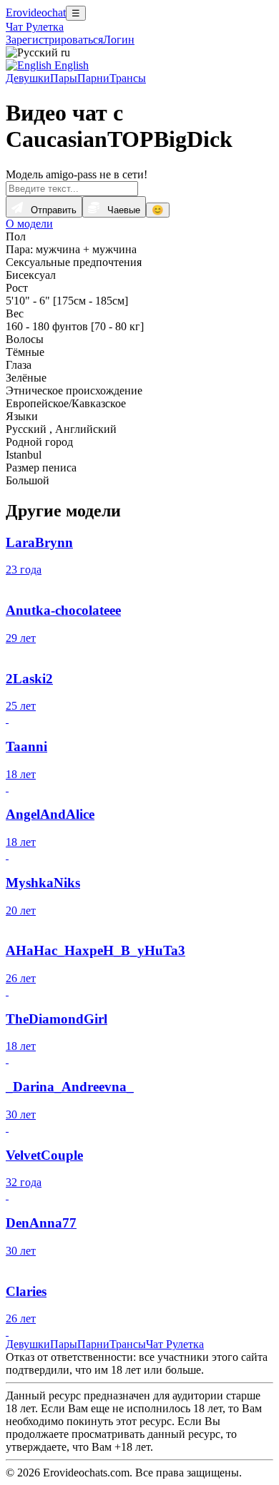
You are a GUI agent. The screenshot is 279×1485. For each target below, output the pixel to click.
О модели (29, 224)
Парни (93, 78)
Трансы (127, 78)
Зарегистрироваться (54, 40)
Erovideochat (36, 12)
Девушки (28, 78)
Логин (118, 40)
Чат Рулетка (35, 27)
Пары (63, 78)
